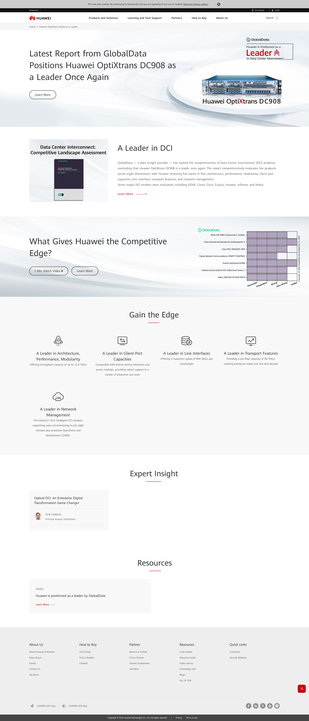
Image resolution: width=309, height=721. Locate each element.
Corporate (235, 652)
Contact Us (34, 669)
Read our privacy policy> (195, 4)
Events (32, 663)
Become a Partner (138, 652)
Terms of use (191, 718)
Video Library (186, 663)
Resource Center (188, 657)
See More (34, 674)
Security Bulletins (238, 657)
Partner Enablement (139, 663)
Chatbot (83, 663)
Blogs (182, 674)
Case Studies (186, 652)
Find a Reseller (86, 657)
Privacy (179, 718)
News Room (35, 657)
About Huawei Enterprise (42, 652)
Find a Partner (136, 657)
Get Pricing (84, 652)
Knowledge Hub (188, 669)
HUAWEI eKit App (46, 706)
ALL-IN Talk (185, 680)
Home (32, 26)
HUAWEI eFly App (78, 706)
